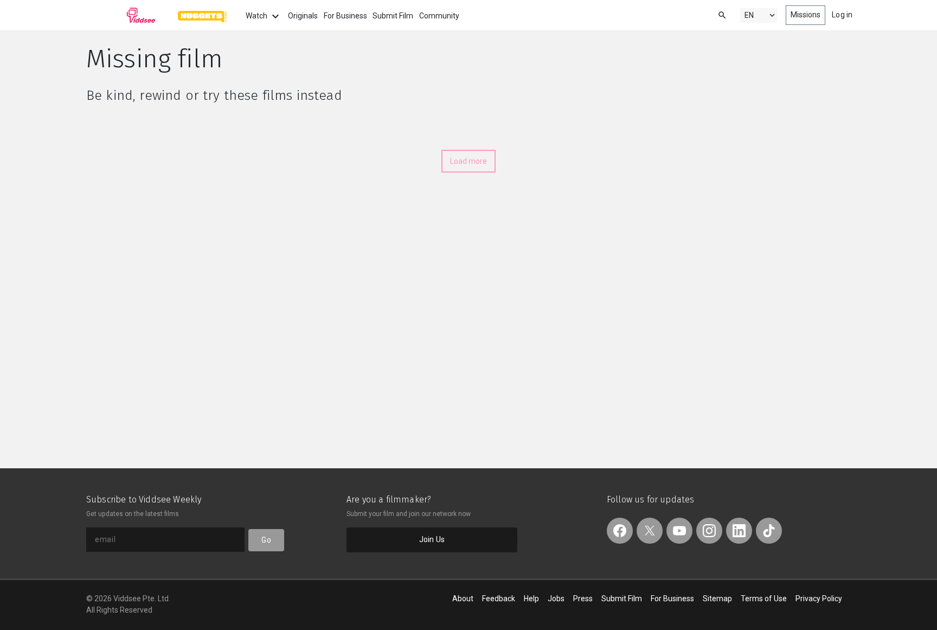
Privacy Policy (818, 598)
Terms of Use (764, 598)
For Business (345, 15)
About (462, 598)
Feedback (498, 598)
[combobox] (712, 14)
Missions (806, 14)
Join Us (432, 539)
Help (531, 598)
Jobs (556, 598)
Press (583, 598)
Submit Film (393, 15)
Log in (842, 14)
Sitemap (717, 598)
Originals (303, 15)
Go (266, 540)
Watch (257, 15)
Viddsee (121, 15)
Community (439, 15)
